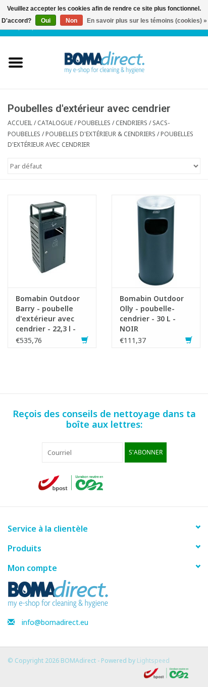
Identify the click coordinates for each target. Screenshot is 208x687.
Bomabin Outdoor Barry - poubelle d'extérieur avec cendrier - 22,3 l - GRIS (48, 314)
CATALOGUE (55, 123)
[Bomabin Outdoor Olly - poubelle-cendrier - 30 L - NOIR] (156, 240)
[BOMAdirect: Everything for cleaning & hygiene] (119, 62)
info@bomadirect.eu (55, 622)
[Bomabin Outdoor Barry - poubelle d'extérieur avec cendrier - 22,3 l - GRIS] (52, 240)
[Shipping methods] (71, 482)
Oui (45, 20)
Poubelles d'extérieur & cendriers (100, 134)
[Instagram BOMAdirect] (161, 483)
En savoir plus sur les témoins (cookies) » (147, 20)
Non (71, 20)
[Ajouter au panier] (84, 340)
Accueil (20, 123)
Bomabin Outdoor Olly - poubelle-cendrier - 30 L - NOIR (152, 313)
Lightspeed (153, 660)
